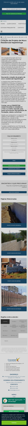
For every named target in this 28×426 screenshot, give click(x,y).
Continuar (14, 422)
